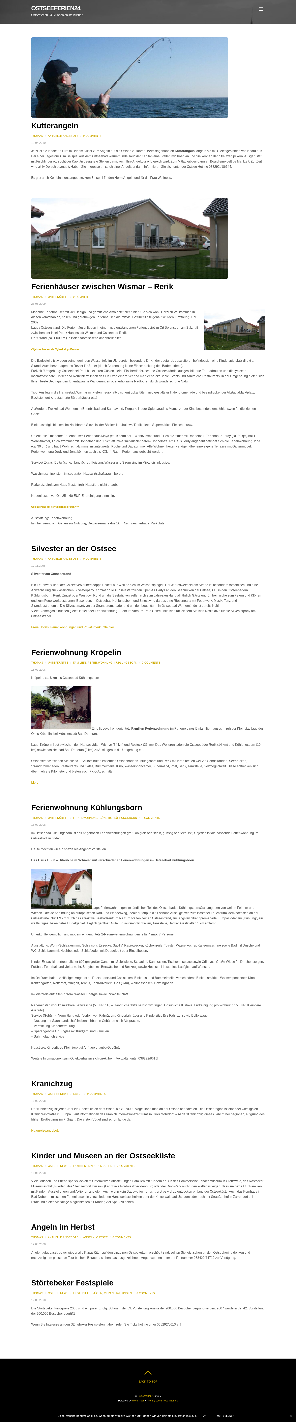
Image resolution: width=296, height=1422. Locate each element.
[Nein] (291, 1416)
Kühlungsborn (125, 662)
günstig (106, 817)
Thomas (37, 135)
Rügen (97, 1293)
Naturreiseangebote (45, 1130)
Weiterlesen (225, 1415)
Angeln (88, 1237)
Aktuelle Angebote (63, 135)
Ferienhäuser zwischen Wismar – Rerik (102, 286)
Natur (78, 1093)
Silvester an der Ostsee (73, 548)
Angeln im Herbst (63, 1227)
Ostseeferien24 (146, 1396)
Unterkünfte (58, 296)
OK (205, 1415)
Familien (79, 662)
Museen (106, 1165)
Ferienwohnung (100, 662)
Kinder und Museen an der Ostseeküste (103, 1155)
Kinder (93, 1165)
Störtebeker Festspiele (72, 1282)
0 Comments (92, 135)
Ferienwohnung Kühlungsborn (86, 807)
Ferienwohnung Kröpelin (76, 652)
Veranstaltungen (118, 1293)
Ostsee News (58, 1093)
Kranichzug (52, 1083)
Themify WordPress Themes (162, 1400)
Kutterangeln (54, 125)
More (34, 782)
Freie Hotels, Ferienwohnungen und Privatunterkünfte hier (72, 627)
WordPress (138, 1400)
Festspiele (82, 1293)
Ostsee (102, 1237)
